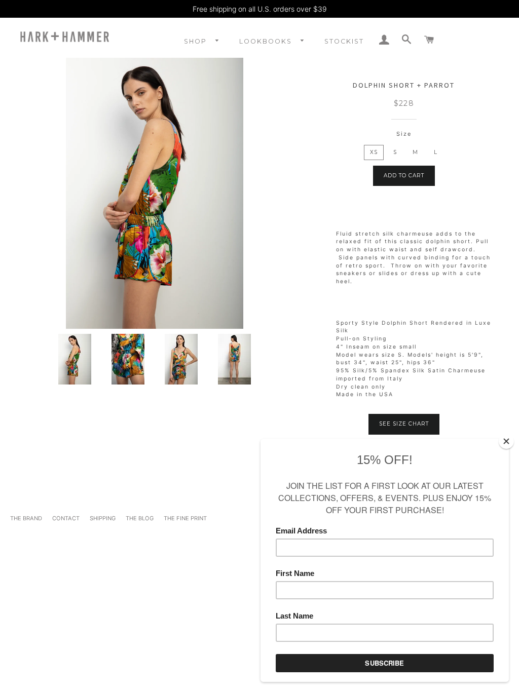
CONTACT (66, 518)
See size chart (404, 423)
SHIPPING (103, 518)
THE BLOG (140, 518)
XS (374, 152)
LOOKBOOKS (266, 41)
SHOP (196, 41)
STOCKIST (344, 41)
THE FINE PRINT (185, 518)
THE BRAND (26, 518)
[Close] (506, 441)
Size (404, 133)
